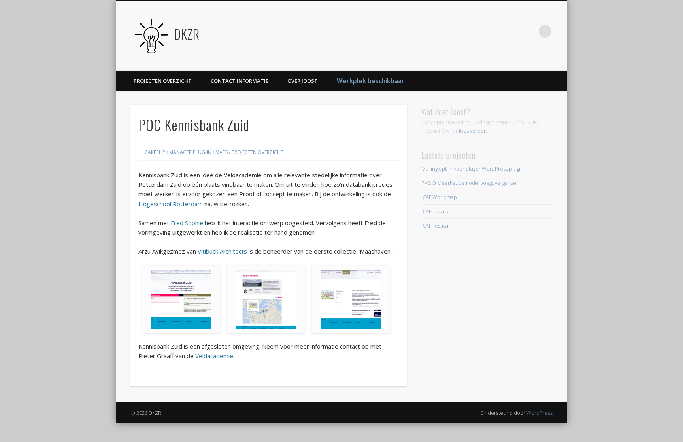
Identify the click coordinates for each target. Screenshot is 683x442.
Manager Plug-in (190, 152)
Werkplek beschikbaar (370, 80)
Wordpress (496, 31)
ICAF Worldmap (439, 197)
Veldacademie (214, 356)
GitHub (512, 31)
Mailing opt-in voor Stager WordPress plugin (472, 168)
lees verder (472, 130)
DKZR (187, 34)
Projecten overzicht (163, 80)
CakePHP (155, 152)
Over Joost (302, 80)
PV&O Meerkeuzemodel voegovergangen (470, 182)
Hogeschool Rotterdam (170, 204)
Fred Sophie (187, 223)
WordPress (539, 412)
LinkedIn (529, 31)
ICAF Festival (435, 225)
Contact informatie (239, 80)
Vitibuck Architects (222, 251)
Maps (221, 152)
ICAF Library (435, 211)
